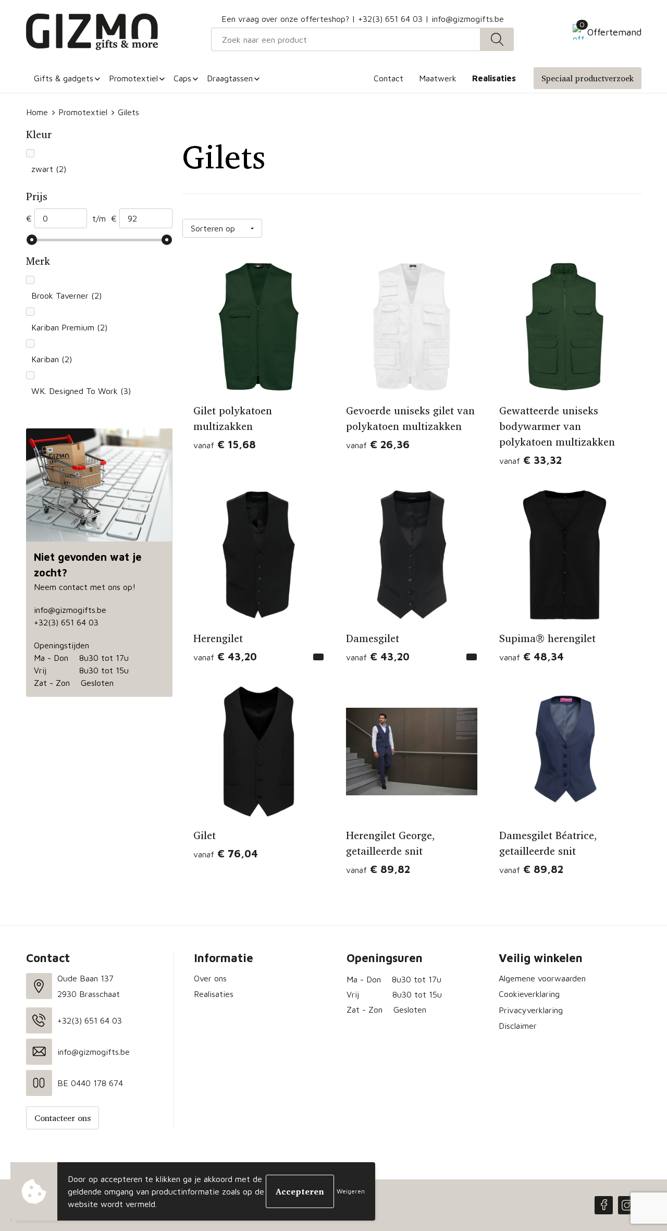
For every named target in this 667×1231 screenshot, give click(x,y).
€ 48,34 (531, 656)
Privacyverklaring (531, 1010)
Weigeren (351, 1191)
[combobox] (345, 39)
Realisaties (213, 994)
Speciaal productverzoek (587, 78)
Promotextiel (82, 112)
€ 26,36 (378, 444)
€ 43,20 (225, 656)
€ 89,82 (378, 869)
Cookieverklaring (529, 994)
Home (37, 112)
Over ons (210, 978)
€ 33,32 (530, 460)
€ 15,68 (224, 444)
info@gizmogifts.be (467, 18)
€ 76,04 (225, 853)
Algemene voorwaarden (542, 978)
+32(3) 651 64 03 (390, 18)
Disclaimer (518, 1025)
